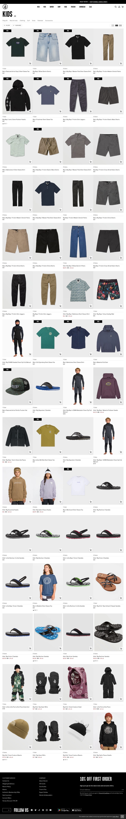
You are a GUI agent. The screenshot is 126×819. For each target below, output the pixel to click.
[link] (32, 810)
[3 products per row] (113, 25)
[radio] (5, 66)
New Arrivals (14, 20)
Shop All (4, 20)
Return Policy (6, 786)
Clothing (22, 20)
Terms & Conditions (104, 793)
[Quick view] (30, 63)
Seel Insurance (6, 795)
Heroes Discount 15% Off (9, 801)
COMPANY (42, 778)
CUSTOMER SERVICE (8, 778)
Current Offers (6, 798)
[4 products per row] (117, 25)
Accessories (49, 20)
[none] (18, 66)
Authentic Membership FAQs (11, 792)
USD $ (6, 810)
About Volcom (43, 781)
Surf (28, 20)
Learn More (116, 816)
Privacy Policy (88, 795)
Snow (33, 20)
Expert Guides (43, 792)
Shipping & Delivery (8, 783)
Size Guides (42, 786)
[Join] (121, 789)
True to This (42, 789)
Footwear (40, 20)
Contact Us (5, 781)
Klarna (4, 789)
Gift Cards (42, 783)
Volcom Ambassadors (45, 795)
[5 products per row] (120, 25)
